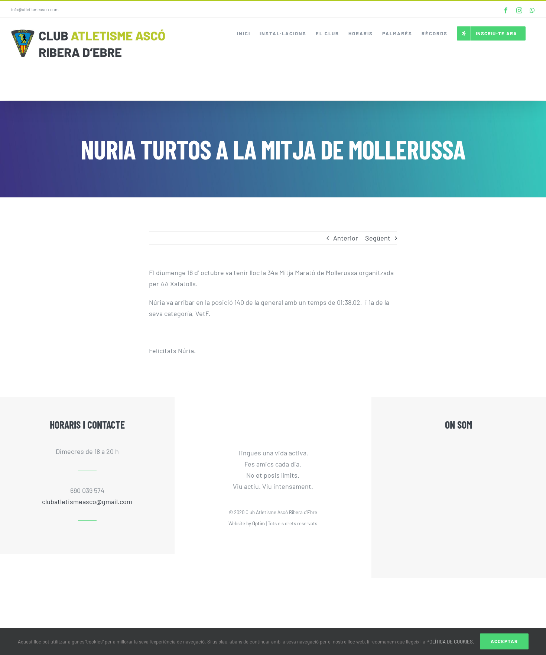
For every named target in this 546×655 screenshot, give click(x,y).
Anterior (345, 238)
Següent (377, 238)
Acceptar (504, 641)
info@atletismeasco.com (35, 9)
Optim (258, 523)
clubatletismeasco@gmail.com (87, 501)
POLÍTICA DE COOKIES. (450, 642)
